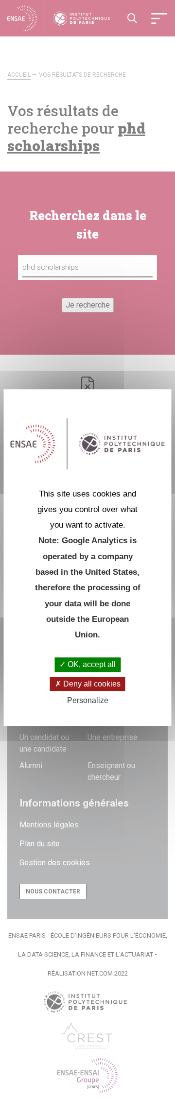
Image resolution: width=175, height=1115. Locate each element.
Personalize (87, 700)
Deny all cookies (91, 684)
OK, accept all (91, 665)
